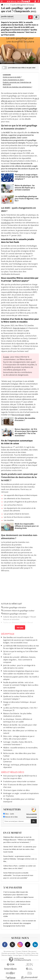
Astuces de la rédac (11, 817)
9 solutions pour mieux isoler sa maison (19, 781)
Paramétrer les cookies (24, 953)
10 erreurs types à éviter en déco (16, 790)
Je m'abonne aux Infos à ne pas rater (21, 68)
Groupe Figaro (18, 955)
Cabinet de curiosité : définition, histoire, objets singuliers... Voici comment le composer (19, 659)
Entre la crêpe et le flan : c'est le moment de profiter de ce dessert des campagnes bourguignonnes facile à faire (19, 923)
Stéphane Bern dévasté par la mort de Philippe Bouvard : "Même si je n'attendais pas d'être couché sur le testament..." (19, 839)
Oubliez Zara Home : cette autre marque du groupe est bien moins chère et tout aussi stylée (19, 913)
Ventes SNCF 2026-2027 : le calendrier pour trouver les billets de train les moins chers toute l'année (19, 849)
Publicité (24, 951)
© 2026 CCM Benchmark (30, 955)
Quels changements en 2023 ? (13, 80)
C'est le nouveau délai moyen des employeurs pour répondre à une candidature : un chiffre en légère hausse (18, 894)
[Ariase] (10, 977)
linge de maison (19, 328)
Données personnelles (8, 953)
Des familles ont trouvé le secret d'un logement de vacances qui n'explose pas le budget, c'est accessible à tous (20, 640)
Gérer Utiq (35, 953)
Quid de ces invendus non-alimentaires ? (17, 87)
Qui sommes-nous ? (9, 951)
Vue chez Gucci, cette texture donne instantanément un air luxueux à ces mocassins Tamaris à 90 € (16, 904)
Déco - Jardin (9, 814)
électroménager (18, 415)
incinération (6, 222)
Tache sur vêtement (11, 622)
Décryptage (7, 633)
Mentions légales (7, 955)
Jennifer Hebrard (7, 16)
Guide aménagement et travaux (23, 5)
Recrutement (32, 951)
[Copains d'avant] (10, 973)
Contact (19, 951)
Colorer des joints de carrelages (16, 617)
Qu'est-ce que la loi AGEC (12, 77)
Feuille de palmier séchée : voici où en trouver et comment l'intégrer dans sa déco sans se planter (20, 685)
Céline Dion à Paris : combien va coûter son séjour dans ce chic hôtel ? (19, 867)
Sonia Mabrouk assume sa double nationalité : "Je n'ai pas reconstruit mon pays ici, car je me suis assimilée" (18, 875)
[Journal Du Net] (29, 964)
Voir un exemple (31, 814)
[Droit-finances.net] (29, 969)
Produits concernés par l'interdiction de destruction (17, 83)
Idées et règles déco (12, 772)
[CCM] (10, 964)
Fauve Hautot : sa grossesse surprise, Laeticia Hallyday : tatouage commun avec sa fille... (20, 858)
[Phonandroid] (29, 977)
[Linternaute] (10, 969)
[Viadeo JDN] (29, 973)
